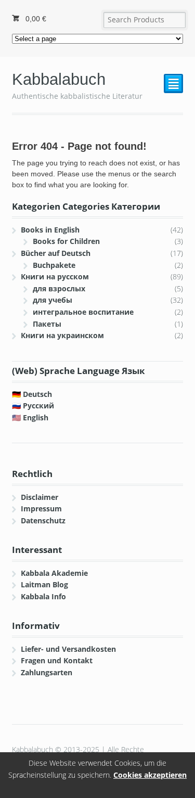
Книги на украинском (62, 335)
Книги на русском (55, 276)
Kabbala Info (43, 596)
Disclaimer (39, 497)
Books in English (50, 230)
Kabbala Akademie (54, 573)
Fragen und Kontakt (57, 660)
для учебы (52, 300)
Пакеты (47, 324)
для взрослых (59, 288)
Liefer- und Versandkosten (68, 649)
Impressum (41, 508)
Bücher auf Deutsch (55, 253)
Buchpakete (54, 265)
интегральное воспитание (83, 312)
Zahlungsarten (46, 672)
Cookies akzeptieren (150, 775)
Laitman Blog (44, 584)
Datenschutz (43, 520)
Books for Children (66, 241)
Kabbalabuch (59, 79)
